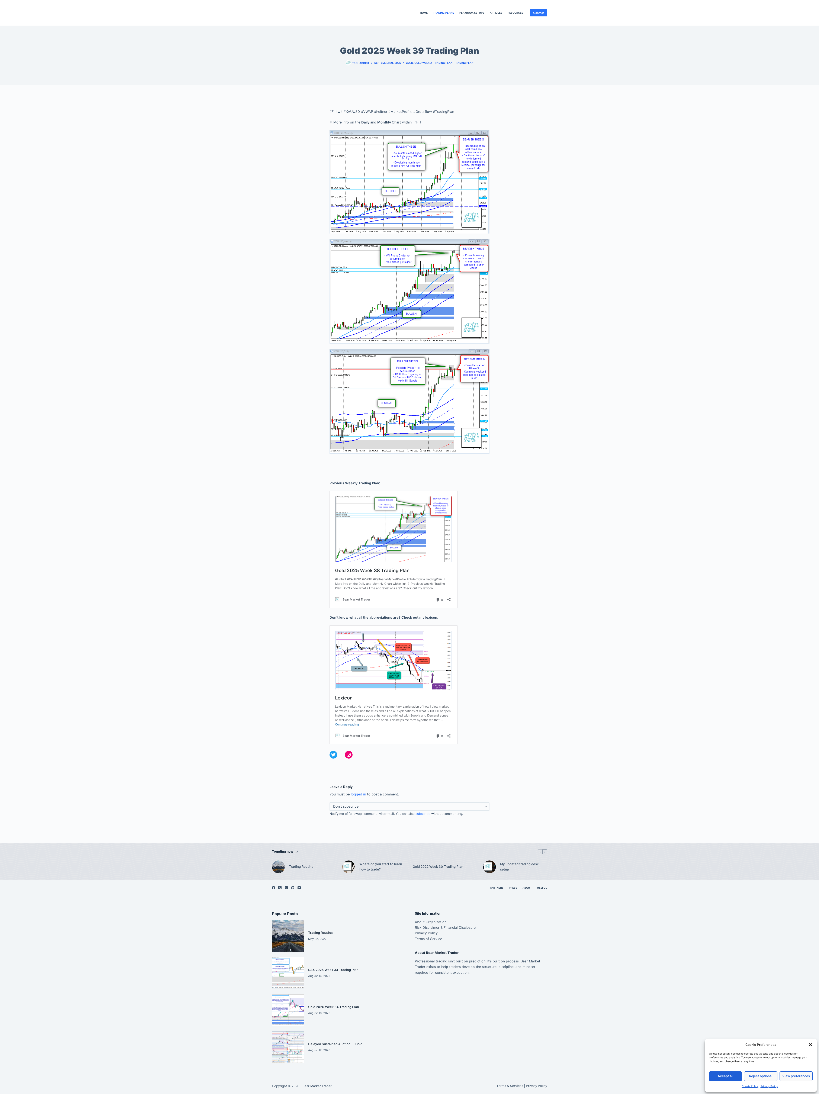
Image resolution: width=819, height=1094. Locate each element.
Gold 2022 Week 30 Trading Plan (438, 867)
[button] (810, 1045)
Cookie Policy (750, 1086)
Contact (538, 13)
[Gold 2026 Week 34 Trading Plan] (288, 1010)
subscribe (422, 814)
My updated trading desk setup (519, 866)
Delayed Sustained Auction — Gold (335, 1044)
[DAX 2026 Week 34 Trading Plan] (288, 973)
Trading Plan (463, 62)
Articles (496, 12)
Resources (515, 12)
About (527, 887)
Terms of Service (428, 939)
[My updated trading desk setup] (489, 866)
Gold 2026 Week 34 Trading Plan (333, 1007)
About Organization (430, 922)
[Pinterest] (292, 887)
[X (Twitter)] (280, 887)
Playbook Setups (471, 12)
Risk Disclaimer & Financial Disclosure (445, 927)
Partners (497, 887)
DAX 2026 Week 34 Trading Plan (333, 970)
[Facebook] (273, 887)
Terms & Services (510, 1086)
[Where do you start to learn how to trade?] (348, 866)
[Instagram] (286, 887)
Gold (409, 62)
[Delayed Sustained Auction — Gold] (288, 1047)
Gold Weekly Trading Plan (433, 62)
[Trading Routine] (278, 866)
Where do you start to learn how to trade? (380, 866)
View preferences (796, 1076)
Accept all (725, 1076)
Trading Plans (443, 12)
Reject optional (761, 1076)
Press (513, 887)
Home (424, 12)
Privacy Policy (769, 1086)
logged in (358, 794)
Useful (542, 887)
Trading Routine (301, 867)
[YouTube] (299, 887)
